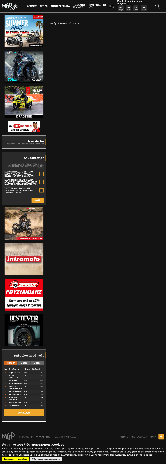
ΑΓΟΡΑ (153, 437)
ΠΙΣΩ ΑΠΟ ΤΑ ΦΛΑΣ (79, 6)
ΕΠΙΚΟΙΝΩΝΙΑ (26, 437)
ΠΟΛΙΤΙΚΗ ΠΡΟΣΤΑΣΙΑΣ (64, 437)
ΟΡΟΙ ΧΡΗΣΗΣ (43, 437)
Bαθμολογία (24, 412)
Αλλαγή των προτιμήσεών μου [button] (46, 459)
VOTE (37, 200)
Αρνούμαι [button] (22, 459)
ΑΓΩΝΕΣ (124, 437)
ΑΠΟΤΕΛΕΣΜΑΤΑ (60, 6)
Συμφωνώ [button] (9, 459)
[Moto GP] (14, 6)
